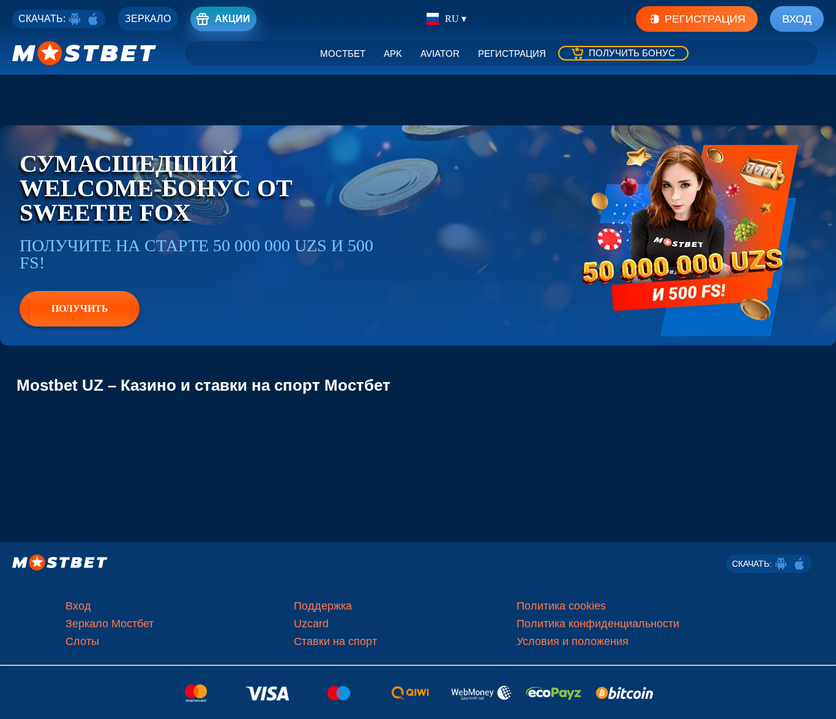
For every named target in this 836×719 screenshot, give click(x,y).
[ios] (93, 19)
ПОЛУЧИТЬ (79, 308)
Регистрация (705, 19)
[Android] (75, 19)
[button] (817, 697)
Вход (797, 19)
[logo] (84, 53)
